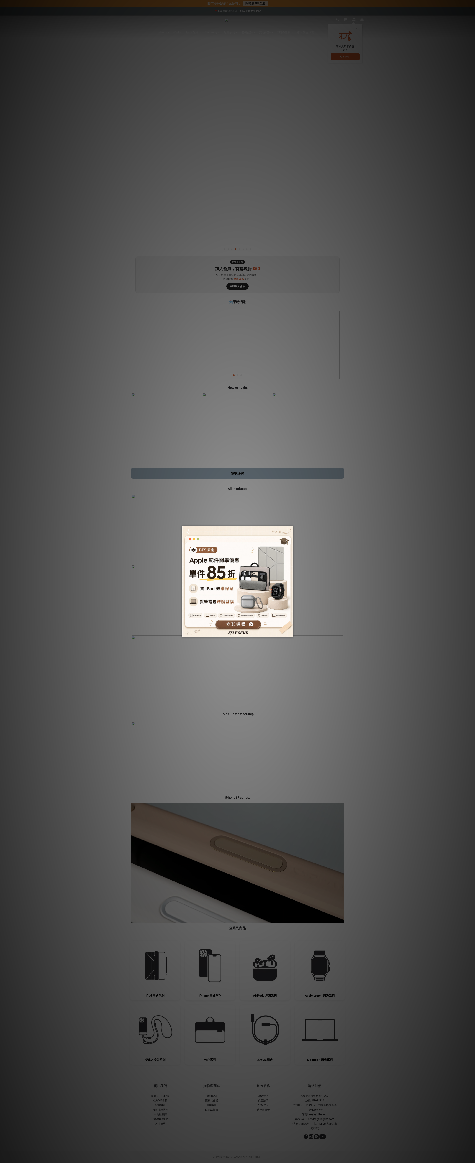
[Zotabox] (290, 633)
